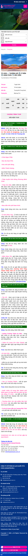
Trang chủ (3, 49)
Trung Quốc (9, 49)
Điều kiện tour (14, 117)
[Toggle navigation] (25, 6)
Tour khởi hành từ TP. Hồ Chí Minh (9, 77)
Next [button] (25, 62)
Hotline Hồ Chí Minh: (12, 547)
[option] (14, 62)
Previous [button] (2, 62)
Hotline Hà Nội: (11, 550)
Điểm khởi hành (20, 2)
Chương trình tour (14, 114)
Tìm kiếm (14, 45)
